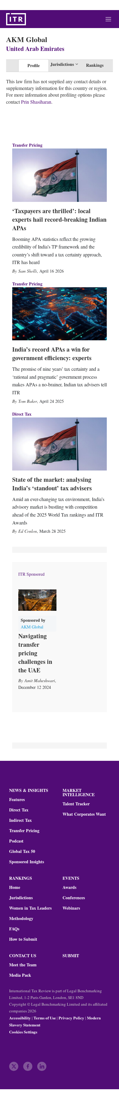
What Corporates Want (84, 814)
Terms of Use (45, 1018)
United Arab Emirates (35, 48)
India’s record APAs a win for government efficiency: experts (52, 353)
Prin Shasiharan (36, 101)
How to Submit (23, 939)
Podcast (16, 841)
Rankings (94, 65)
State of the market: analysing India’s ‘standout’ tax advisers (52, 483)
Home (14, 887)
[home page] (16, 19)
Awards (69, 887)
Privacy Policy (71, 1018)
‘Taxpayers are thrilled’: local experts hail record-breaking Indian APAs (59, 219)
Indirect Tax (20, 820)
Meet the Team (23, 965)
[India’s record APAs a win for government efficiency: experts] (59, 313)
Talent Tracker (76, 804)
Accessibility (20, 1018)
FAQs (14, 929)
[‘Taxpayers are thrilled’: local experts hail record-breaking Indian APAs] (59, 175)
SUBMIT (71, 955)
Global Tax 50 (22, 851)
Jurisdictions (21, 898)
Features (17, 799)
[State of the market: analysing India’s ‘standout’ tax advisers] (59, 444)
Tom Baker (27, 401)
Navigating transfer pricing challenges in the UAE (35, 653)
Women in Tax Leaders (30, 908)
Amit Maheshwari (39, 680)
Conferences (74, 898)
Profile (33, 65)
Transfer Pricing (27, 145)
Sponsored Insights (26, 862)
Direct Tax (21, 414)
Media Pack (20, 975)
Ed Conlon (27, 531)
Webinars (71, 908)
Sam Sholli (27, 271)
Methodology (21, 918)
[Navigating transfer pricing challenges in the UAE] (37, 600)
